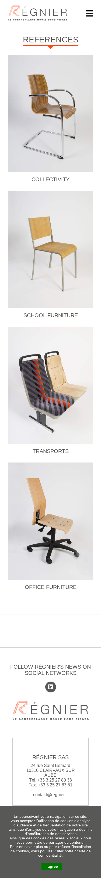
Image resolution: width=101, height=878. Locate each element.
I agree (52, 866)
